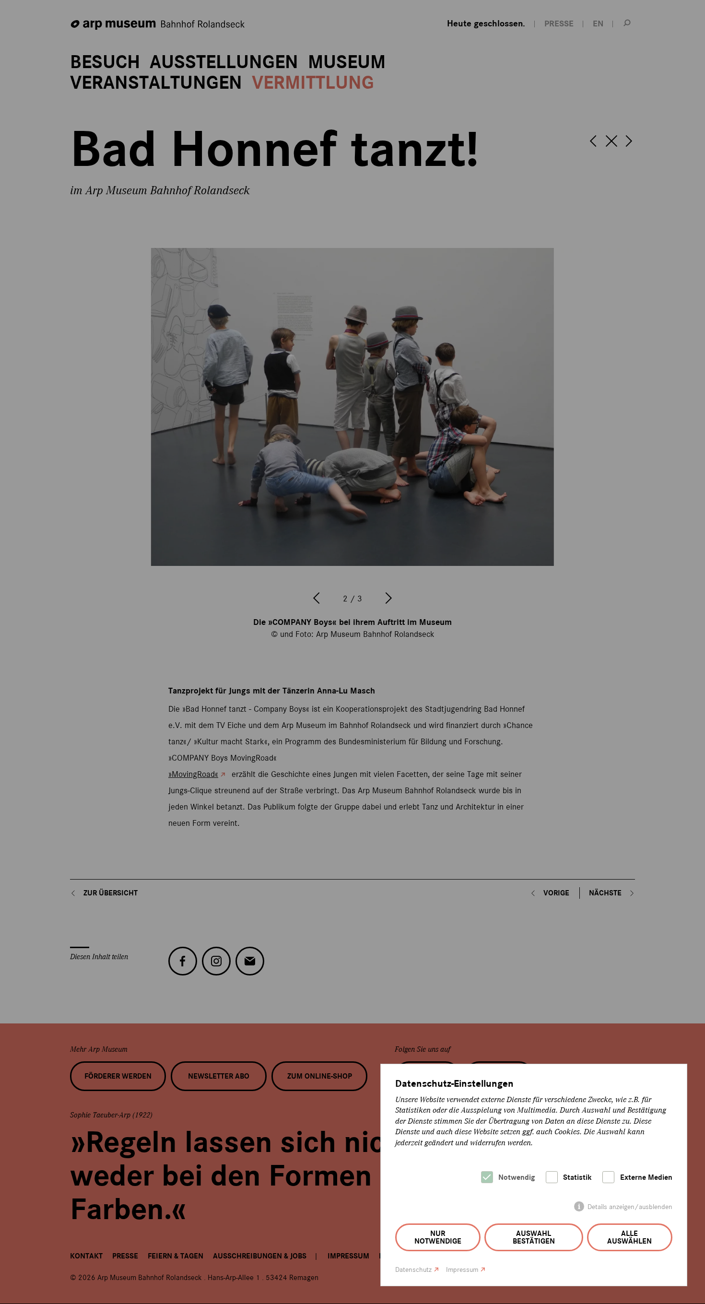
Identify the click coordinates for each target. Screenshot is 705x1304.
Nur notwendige (437, 1237)
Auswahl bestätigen (534, 1237)
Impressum (462, 1270)
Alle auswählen (629, 1237)
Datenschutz (413, 1270)
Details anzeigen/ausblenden (630, 1207)
